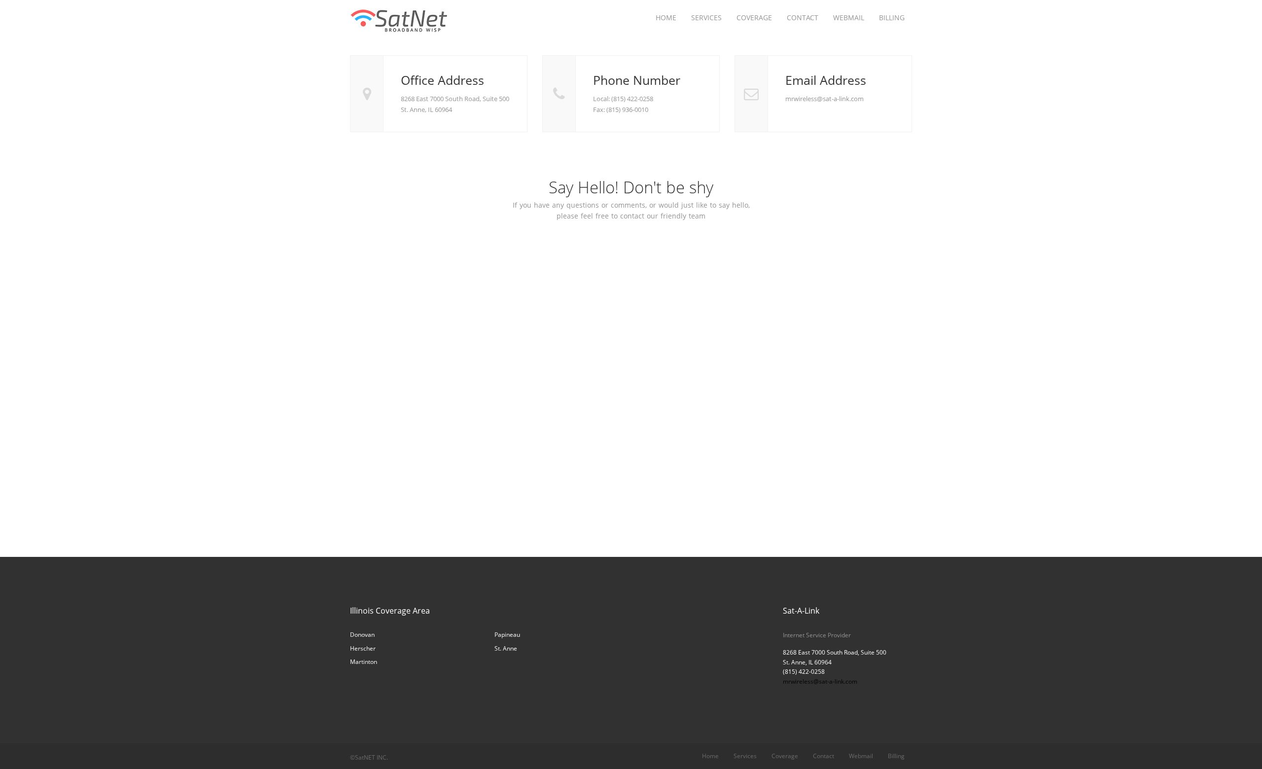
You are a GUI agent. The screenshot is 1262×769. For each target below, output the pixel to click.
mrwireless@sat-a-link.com (820, 681)
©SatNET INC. (369, 757)
